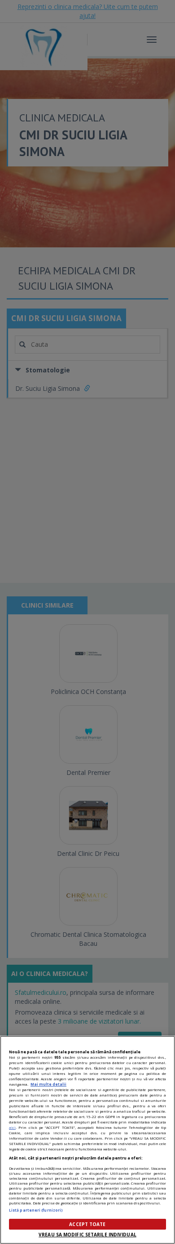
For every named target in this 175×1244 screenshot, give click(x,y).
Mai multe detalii (48, 1084)
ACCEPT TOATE (87, 1224)
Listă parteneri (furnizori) (36, 1210)
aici (12, 1127)
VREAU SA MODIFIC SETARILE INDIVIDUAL (87, 1234)
